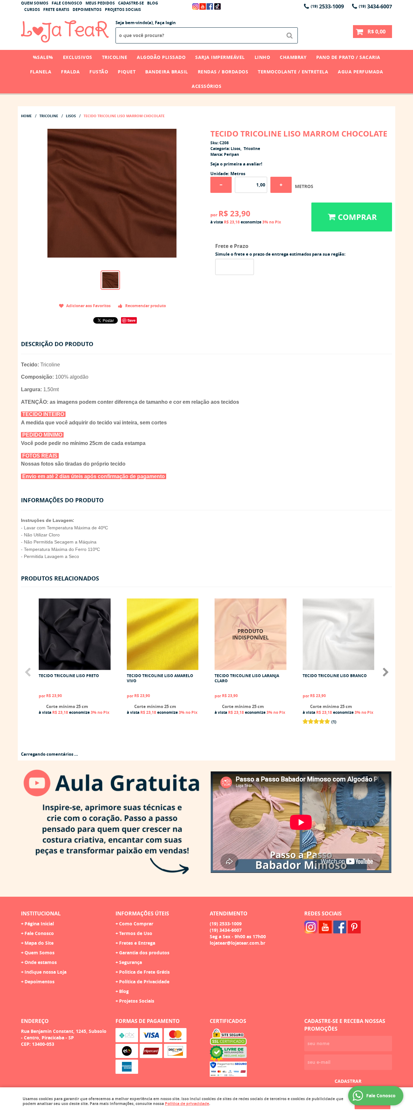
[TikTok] (217, 6)
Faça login (165, 22)
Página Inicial (39, 924)
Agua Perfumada (360, 72)
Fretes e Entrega (137, 943)
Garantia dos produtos (144, 953)
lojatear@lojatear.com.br (237, 943)
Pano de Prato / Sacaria (348, 57)
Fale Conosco (67, 3)
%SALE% (43, 57)
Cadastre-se (131, 3)
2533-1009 (327, 6)
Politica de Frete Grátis (144, 972)
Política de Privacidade (144, 981)
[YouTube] (202, 6)
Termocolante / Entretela (293, 72)
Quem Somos (34, 3)
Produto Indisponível (251, 634)
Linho (262, 57)
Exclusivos (77, 57)
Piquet (127, 72)
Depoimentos (87, 9)
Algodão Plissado (161, 57)
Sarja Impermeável (220, 57)
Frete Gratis (56, 9)
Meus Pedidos (100, 3)
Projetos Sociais (123, 9)
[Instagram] (195, 6)
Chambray (293, 57)
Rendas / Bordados (223, 72)
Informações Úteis (142, 913)
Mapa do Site (39, 943)
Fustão (98, 72)
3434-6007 (375, 6)
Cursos (32, 9)
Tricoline (114, 57)
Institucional (41, 913)
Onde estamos (41, 962)
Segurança (130, 962)
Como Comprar (136, 924)
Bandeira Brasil (166, 72)
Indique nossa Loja (45, 972)
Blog (152, 3)
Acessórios (206, 86)
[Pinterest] (354, 927)
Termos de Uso (135, 933)
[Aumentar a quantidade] (281, 185)
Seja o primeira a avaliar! (236, 164)
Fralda (70, 72)
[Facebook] (209, 6)
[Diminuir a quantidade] (221, 185)
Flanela (41, 72)
